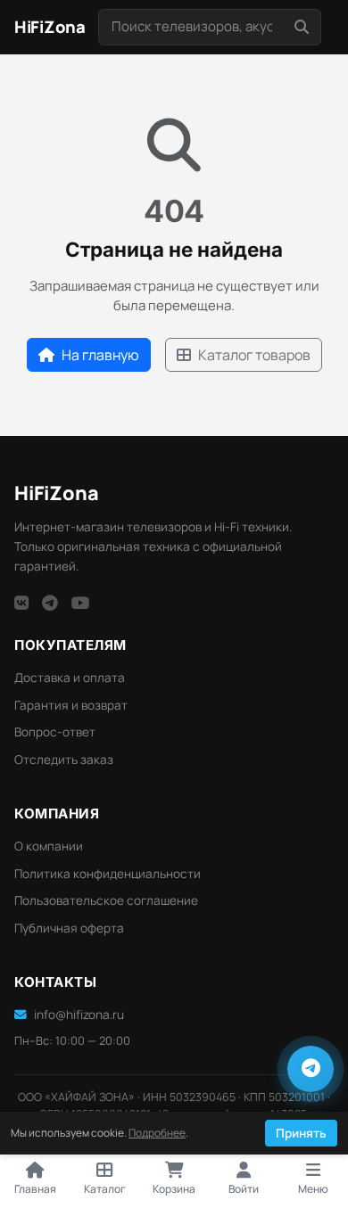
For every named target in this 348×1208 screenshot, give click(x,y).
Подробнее (157, 1132)
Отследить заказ (63, 760)
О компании (48, 846)
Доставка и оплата (69, 678)
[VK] (21, 602)
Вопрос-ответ (54, 732)
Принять (301, 1133)
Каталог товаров (254, 355)
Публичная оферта (69, 928)
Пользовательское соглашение (106, 900)
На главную (100, 355)
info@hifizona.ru (79, 1015)
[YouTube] (80, 602)
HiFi (56, 492)
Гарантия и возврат (71, 705)
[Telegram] (50, 602)
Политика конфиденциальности (107, 874)
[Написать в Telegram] (310, 1069)
